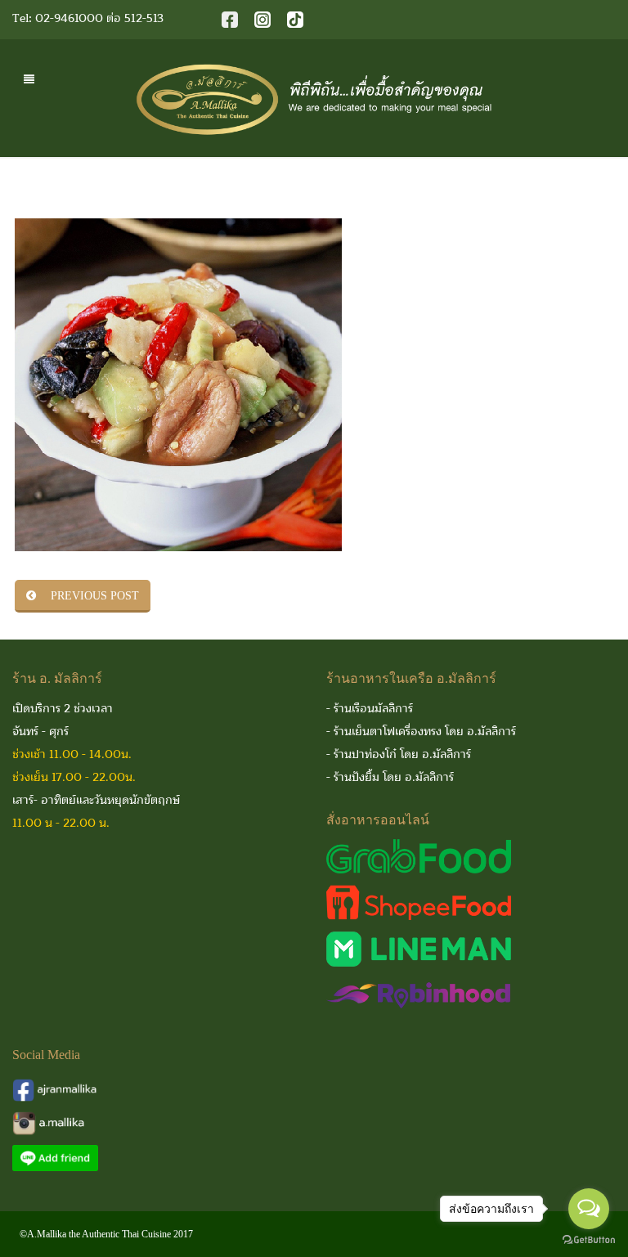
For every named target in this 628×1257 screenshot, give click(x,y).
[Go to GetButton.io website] (589, 1240)
